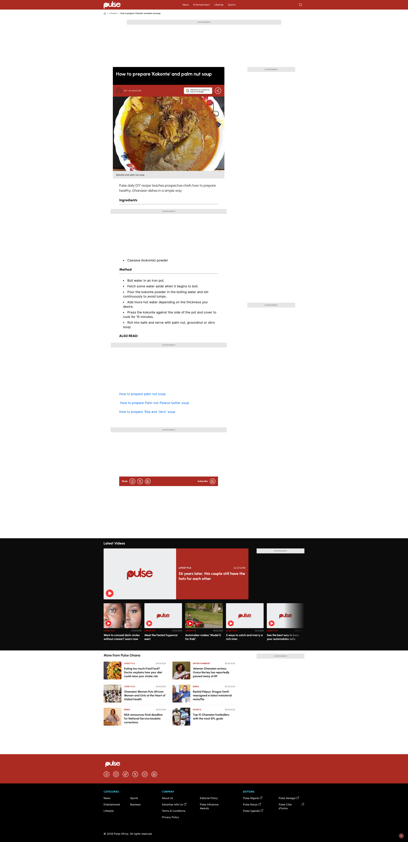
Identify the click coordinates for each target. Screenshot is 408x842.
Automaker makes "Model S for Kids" (203, 637)
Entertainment (201, 4)
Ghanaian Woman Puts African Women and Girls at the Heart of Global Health (144, 695)
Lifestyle (218, 4)
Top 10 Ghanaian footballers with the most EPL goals (211, 716)
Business (135, 804)
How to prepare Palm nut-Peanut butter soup (154, 403)
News (185, 4)
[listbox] (204, 625)
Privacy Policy (170, 817)
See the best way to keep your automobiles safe (283, 637)
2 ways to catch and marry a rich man (244, 637)
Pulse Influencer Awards (209, 806)
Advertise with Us (172, 804)
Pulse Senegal (287, 798)
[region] (204, 625)
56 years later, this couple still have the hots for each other (212, 576)
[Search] (300, 4)
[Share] (218, 91)
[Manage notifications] (401, 835)
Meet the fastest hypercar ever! (161, 637)
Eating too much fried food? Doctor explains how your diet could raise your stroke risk (143, 672)
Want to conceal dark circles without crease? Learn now (122, 637)
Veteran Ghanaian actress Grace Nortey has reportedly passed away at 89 (211, 672)
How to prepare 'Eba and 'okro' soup (147, 412)
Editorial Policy (209, 798)
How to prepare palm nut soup (142, 394)
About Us (167, 798)
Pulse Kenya (250, 804)
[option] (122, 625)
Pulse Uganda (251, 810)
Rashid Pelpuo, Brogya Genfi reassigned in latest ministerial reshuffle (212, 695)
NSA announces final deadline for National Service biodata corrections (143, 718)
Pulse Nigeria (251, 798)
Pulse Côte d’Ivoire (285, 806)
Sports (232, 4)
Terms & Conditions (173, 810)
